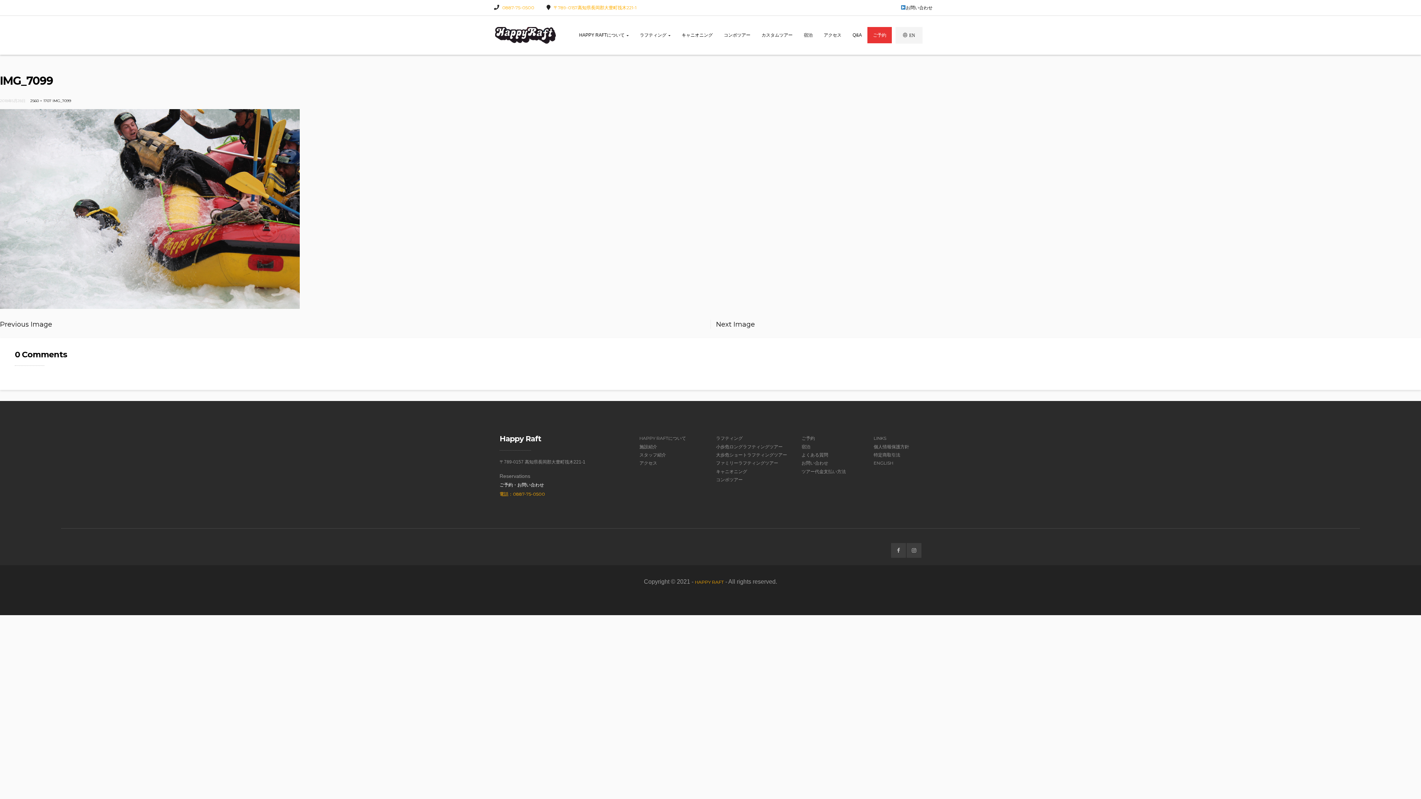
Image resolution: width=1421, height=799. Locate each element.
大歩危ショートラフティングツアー (751, 455)
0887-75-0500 (518, 7)
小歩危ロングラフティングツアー (749, 446)
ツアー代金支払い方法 (824, 471)
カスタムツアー (777, 35)
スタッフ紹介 (652, 455)
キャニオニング (697, 35)
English (883, 463)
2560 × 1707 (40, 100)
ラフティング (654, 35)
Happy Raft (709, 582)
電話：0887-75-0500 (522, 494)
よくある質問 (815, 455)
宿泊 (808, 35)
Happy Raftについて (602, 35)
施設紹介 (648, 446)
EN (912, 35)
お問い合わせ (919, 7)
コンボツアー (737, 35)
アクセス (832, 35)
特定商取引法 (887, 455)
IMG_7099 (62, 100)
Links (880, 438)
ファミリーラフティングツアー (747, 463)
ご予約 (879, 35)
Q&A (857, 35)
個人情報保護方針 (891, 446)
